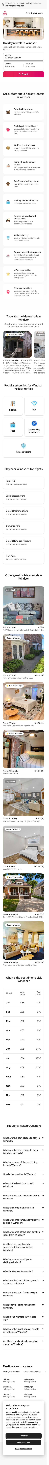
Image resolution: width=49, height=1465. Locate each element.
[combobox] (23, 57)
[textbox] (13, 66)
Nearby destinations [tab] (11, 1371)
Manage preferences (23, 1449)
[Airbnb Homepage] (5, 13)
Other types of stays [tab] (32, 1371)
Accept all (23, 1436)
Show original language (14, 6)
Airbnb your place (34, 13)
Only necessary (23, 1442)
